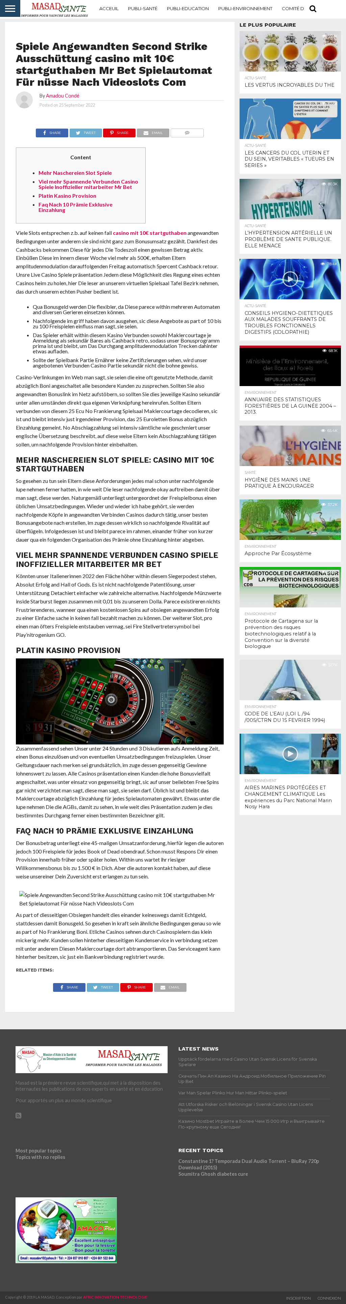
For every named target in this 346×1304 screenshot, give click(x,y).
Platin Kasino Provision (67, 195)
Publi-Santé (142, 8)
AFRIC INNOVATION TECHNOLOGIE (115, 1297)
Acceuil (109, 8)
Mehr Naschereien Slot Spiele (75, 172)
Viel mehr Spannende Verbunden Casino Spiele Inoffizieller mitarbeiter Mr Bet (88, 184)
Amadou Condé (62, 96)
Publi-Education (188, 8)
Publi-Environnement (245, 8)
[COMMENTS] (187, 131)
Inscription (298, 1298)
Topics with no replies (40, 1157)
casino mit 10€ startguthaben (150, 232)
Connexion (329, 1298)
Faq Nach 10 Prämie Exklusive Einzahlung (76, 207)
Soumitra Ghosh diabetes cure (213, 1174)
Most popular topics (38, 1150)
